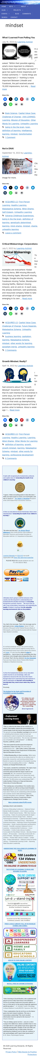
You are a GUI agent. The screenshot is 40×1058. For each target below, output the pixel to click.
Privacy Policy (11, 1052)
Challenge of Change (11, 117)
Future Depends (29, 326)
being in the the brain (14, 127)
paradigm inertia (9, 347)
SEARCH (4, 17)
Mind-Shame (28, 209)
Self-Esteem (7, 212)
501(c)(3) (20, 555)
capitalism (26, 336)
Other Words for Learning (26, 441)
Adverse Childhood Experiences (19, 216)
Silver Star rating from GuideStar (23, 557)
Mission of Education (20, 120)
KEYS (11, 6)
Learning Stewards (9, 555)
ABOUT (23, 6)
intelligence (27, 130)
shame (34, 226)
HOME (4, 6)
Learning (6, 120)
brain (27, 127)
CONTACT (14, 17)
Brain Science (11, 113)
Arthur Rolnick (19, 626)
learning (5, 134)
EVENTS (4, 14)
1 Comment (10, 137)
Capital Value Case (26, 113)
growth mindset (9, 448)
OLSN (3, 10)
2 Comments (11, 350)
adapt (7, 652)
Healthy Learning (18, 205)
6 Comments (11, 458)
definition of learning (11, 130)
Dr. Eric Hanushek (30, 658)
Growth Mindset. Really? (14, 361)
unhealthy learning (10, 229)
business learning (13, 336)
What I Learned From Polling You (18, 37)
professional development (22, 455)
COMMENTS (26, 14)
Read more (27, 298)
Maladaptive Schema (11, 209)
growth (28, 444)
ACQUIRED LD (11, 202)
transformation (25, 134)
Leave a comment (13, 233)
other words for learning (21, 343)
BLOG (17, 14)
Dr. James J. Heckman (22, 498)
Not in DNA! (8, 148)
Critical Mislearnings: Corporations (20, 244)
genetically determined (20, 222)
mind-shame (16, 226)
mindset (14, 134)
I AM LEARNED (28, 117)
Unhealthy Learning (29, 123)
